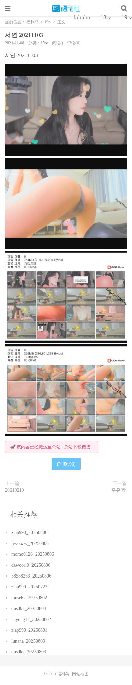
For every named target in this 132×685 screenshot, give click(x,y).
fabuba (81, 17)
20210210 (15, 490)
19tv (44, 43)
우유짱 (119, 490)
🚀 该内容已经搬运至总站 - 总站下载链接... (51, 446)
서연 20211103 (25, 35)
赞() (69, 464)
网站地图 (80, 673)
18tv (105, 17)
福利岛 (66, 8)
